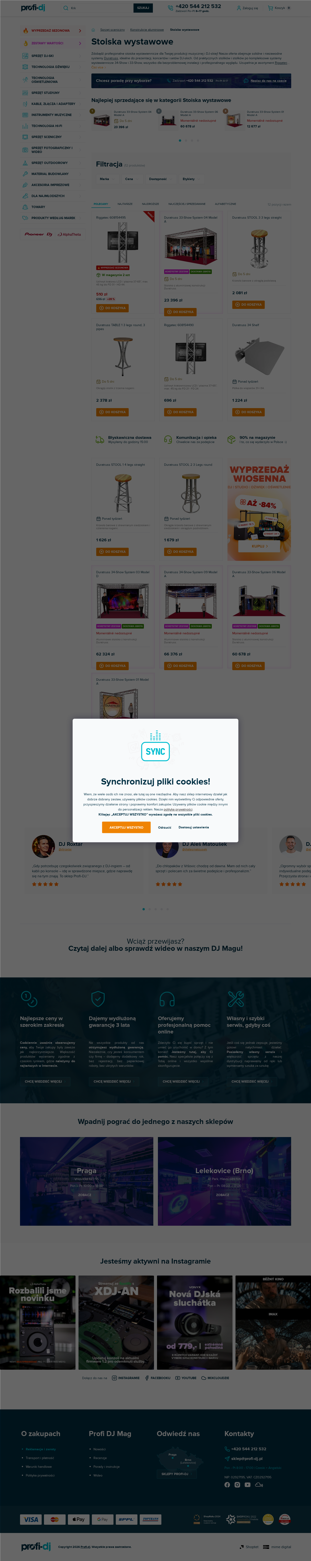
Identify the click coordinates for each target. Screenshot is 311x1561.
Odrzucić (164, 827)
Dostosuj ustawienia (194, 827)
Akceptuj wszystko (126, 827)
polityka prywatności (178, 809)
